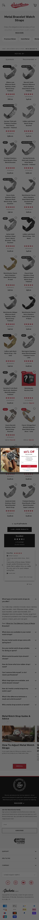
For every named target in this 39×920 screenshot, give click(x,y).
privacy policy (27, 470)
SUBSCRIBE (29, 466)
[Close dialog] (37, 449)
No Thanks (29, 468)
